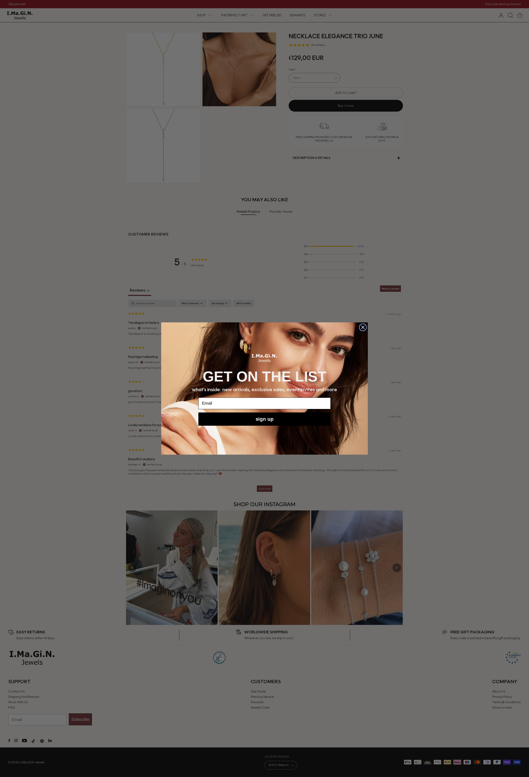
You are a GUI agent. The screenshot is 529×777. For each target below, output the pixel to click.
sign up (265, 419)
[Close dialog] (363, 327)
